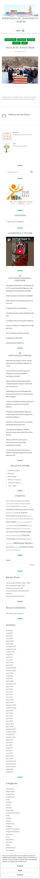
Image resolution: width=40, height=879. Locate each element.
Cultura (31, 39)
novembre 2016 (11, 764)
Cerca (8, 560)
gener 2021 (9, 665)
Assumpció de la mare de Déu (21, 501)
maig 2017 (9, 748)
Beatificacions (18, 503)
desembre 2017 (11, 729)
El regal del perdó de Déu (14, 338)
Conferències (10, 797)
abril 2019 (9, 694)
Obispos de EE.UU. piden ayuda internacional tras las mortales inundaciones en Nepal (16, 442)
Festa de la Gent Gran (28, 518)
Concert (9, 509)
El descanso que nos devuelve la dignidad (19, 296)
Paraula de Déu (26, 528)
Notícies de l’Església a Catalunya (20, 279)
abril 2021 (9, 657)
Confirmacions (9, 512)
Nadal (8, 528)
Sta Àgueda (23, 547)
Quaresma (25, 539)
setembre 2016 (11, 766)
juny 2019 (9, 692)
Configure (20, 875)
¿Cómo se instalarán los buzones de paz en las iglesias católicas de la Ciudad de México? (20, 404)
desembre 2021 (11, 646)
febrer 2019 (10, 700)
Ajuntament (10, 789)
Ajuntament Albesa (14, 483)
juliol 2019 (9, 689)
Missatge (29, 525)
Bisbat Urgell (12, 476)
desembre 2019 (11, 684)
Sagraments (10, 839)
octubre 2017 (10, 734)
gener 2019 (9, 702)
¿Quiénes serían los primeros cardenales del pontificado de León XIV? (19, 423)
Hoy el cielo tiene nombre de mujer (17, 333)
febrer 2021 (10, 662)
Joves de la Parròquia (11, 525)
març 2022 (9, 638)
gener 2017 (9, 758)
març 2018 (9, 721)
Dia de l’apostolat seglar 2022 (15, 585)
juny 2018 (9, 716)
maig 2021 (9, 654)
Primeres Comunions (13, 829)
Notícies (16, 43)
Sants (24, 43)
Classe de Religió (23, 506)
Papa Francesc (19, 528)
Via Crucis (13, 550)
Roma (8, 837)
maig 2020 (9, 676)
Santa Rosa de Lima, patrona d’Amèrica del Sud (20, 314)
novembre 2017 (11, 732)
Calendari (8, 506)
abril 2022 (9, 636)
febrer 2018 (10, 724)
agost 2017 (9, 740)
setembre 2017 (11, 737)
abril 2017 (9, 750)
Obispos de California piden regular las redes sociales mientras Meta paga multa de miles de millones (19, 414)
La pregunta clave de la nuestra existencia (19, 320)
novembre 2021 (11, 649)
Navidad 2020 (13, 528)
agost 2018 (9, 710)
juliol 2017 (9, 742)
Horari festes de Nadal (21, 522)
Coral (14, 512)
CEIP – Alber (12, 486)
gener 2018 (9, 726)
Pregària (8, 826)
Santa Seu (11, 473)
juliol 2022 (9, 630)
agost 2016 (9, 769)
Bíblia (29, 503)
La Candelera (21, 525)
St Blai (31, 547)
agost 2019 (9, 686)
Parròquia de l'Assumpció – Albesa (20, 20)
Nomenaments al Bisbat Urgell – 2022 (18, 583)
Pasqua (8, 821)
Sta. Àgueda (16, 547)
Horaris (29, 522)
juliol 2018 (9, 713)
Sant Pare (11, 543)
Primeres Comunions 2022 (14, 588)
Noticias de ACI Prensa (20, 355)
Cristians (21, 39)
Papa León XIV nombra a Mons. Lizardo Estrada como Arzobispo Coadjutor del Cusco (19, 363)
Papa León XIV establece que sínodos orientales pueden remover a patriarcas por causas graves (19, 383)
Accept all (20, 866)
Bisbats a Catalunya (14, 479)
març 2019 (9, 697)
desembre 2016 (11, 761)
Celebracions (10, 39)
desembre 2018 (11, 705)
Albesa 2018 (9, 501)
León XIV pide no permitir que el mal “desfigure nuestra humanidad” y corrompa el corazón (18, 373)
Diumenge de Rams (21, 516)
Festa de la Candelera (18, 518)
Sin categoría (10, 850)
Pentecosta (8, 535)
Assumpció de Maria (10, 503)
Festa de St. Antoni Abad (26, 99)
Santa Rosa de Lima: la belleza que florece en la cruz (19, 302)
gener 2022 (9, 644)
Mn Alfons (7, 97)
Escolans (9, 807)
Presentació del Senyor (16, 535)
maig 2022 (9, 633)
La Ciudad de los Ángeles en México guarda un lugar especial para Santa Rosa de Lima (19, 432)
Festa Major (11, 522)
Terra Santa (8, 550)
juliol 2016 (9, 772)
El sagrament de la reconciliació (16, 308)
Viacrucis (18, 550)
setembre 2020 (11, 670)
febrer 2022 (10, 641)
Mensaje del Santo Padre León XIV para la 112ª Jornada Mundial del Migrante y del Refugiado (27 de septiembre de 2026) (19, 288)
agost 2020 (9, 673)
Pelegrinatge (25, 531)
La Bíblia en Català (14, 470)
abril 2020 (9, 678)
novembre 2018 (11, 708)
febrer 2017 (10, 756)
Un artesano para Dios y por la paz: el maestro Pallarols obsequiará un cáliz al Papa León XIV (19, 452)
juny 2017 (9, 745)
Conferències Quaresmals (23, 509)
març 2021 (9, 660)
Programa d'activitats (13, 831)
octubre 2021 (10, 652)
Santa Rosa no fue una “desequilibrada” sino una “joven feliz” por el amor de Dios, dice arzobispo (19, 393)
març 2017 (9, 753)
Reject (20, 870)
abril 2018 (9, 718)
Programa (19, 539)
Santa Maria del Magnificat (15, 343)
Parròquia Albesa (13, 532)
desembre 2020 (11, 668)
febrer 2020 (10, 681)
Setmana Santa (22, 543)
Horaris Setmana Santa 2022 (15, 596)
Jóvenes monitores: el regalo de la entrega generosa (20, 327)
